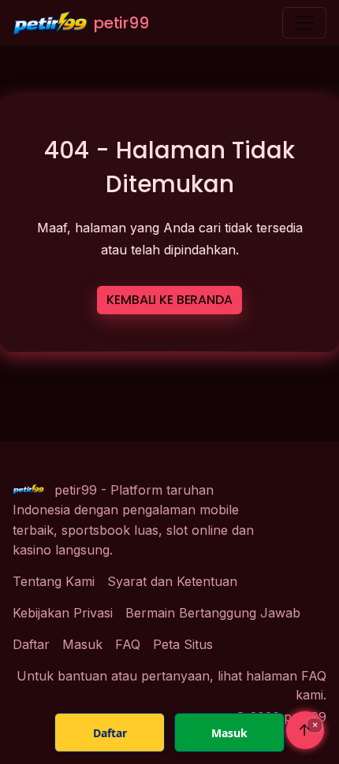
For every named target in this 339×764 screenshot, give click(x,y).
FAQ (127, 644)
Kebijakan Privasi (63, 613)
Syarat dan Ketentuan (172, 581)
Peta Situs (183, 644)
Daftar (31, 644)
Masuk (82, 644)
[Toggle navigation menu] (304, 23)
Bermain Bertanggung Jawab (212, 613)
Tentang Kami (54, 581)
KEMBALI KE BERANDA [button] (169, 300)
